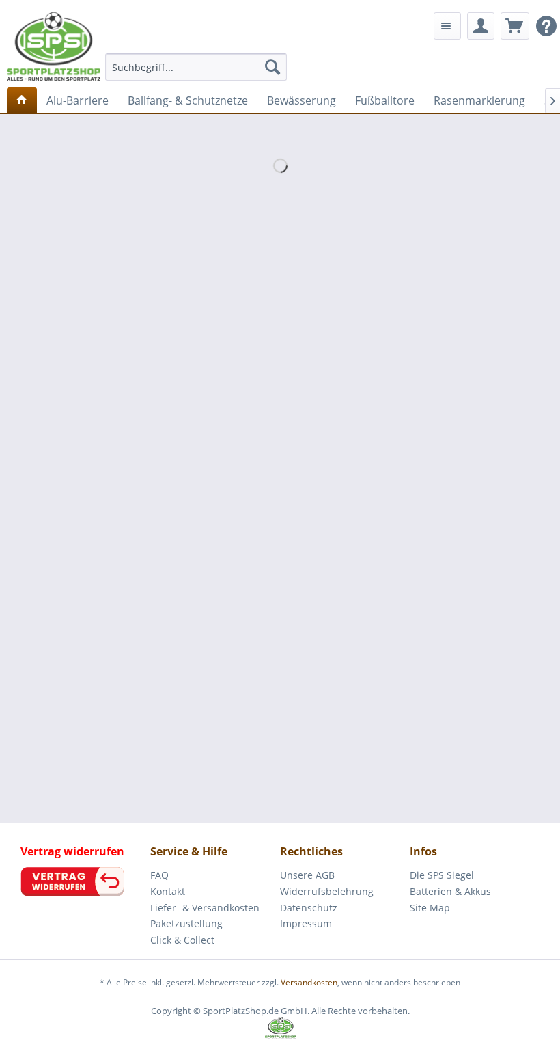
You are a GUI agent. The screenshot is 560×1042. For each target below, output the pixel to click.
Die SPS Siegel (442, 874)
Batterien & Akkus (450, 891)
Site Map (430, 907)
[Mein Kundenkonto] (480, 26)
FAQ (159, 874)
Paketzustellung (186, 923)
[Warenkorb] (515, 26)
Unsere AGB (307, 874)
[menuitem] (196, 67)
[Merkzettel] (447, 26)
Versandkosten (309, 982)
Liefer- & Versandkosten (205, 907)
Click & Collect (182, 939)
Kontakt (167, 891)
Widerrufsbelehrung (327, 891)
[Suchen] (272, 67)
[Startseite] (22, 100)
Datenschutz (308, 907)
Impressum (306, 923)
